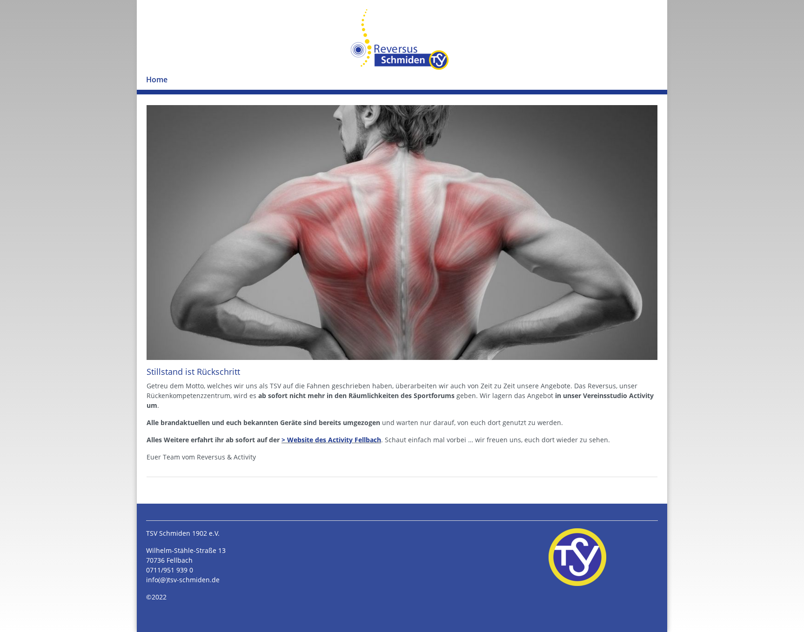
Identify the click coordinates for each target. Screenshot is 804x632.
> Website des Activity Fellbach (331, 439)
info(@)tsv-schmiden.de (183, 579)
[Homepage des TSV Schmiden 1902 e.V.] (577, 557)
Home (157, 79)
